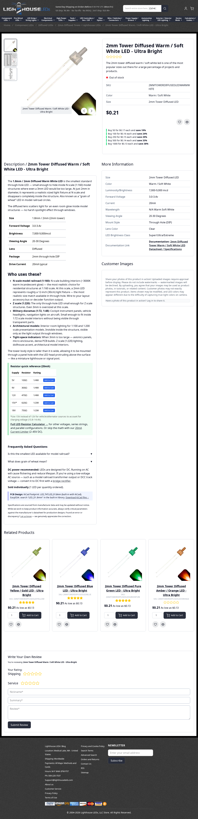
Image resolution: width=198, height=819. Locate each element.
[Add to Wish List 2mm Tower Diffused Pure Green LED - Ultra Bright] (107, 624)
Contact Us (86, 763)
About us (49, 784)
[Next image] (91, 111)
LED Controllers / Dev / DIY (87, 19)
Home (7, 25)
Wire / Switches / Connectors (115, 19)
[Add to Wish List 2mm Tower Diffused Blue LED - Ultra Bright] (59, 624)
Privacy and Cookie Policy (93, 746)
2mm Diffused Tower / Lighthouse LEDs (79, 25)
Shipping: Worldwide (54, 758)
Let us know (26, 516)
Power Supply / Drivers (132, 19)
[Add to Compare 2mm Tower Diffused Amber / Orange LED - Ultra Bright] (163, 624)
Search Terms (87, 750)
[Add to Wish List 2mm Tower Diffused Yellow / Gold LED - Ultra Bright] (11, 624)
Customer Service (53, 788)
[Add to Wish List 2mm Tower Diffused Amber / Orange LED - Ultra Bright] (155, 624)
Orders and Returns (90, 759)
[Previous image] (84, 111)
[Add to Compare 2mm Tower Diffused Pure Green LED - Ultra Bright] (115, 624)
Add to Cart (49, 380)
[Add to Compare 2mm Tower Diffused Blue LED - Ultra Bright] (67, 624)
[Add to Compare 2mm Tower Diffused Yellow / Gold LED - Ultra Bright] (18, 624)
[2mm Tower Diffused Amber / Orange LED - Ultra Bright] (171, 562)
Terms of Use (51, 797)
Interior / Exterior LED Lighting (164, 19)
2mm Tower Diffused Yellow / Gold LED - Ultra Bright (27, 590)
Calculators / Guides (190, 19)
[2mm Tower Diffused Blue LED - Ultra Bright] (75, 562)
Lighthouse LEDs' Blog (55, 746)
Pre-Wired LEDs (18, 19)
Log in (150, 300)
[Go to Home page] (26, 8)
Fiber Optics (100, 19)
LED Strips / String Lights (31, 19)
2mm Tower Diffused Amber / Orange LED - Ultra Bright (171, 590)
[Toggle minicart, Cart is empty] (192, 8)
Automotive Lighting (146, 19)
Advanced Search (89, 755)
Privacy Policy (51, 793)
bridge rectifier (62, 481)
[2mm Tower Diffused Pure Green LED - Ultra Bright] (123, 562)
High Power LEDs (61, 19)
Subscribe (116, 760)
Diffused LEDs (45, 25)
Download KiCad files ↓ (77, 497)
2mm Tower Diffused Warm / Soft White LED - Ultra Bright (136, 25)
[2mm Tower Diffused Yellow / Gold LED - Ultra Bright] (27, 562)
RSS (82, 768)
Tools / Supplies (72, 19)
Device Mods (178, 19)
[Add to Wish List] (179, 122)
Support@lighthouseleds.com (59, 780)
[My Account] (186, 8)
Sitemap (85, 772)
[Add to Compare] (187, 122)
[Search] (164, 8)
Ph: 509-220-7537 (53, 775)
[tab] (10, 45)
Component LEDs (7, 19)
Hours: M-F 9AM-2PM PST (57, 771)
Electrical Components (47, 19)
